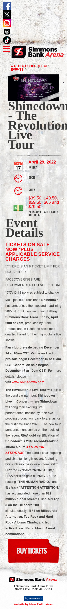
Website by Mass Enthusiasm (33, 604)
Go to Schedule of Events (29, 68)
